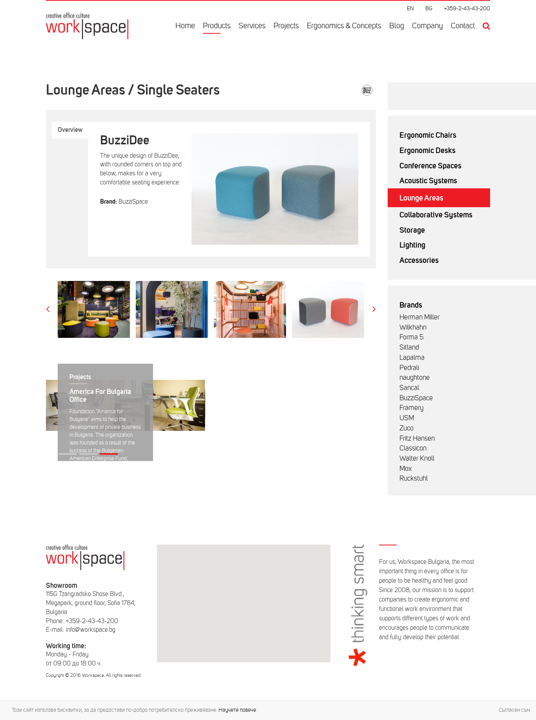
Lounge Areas (421, 197)
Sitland (409, 347)
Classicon (413, 448)
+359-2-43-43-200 (467, 8)
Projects (286, 25)
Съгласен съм (514, 710)
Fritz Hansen (417, 438)
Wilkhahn (413, 327)
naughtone (414, 377)
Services (252, 25)
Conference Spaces (430, 165)
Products (217, 25)
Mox (405, 468)
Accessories (419, 260)
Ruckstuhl (413, 478)
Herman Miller (419, 317)
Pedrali (409, 367)
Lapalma (412, 357)
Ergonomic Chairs (427, 135)
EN (410, 8)
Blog (396, 25)
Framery (411, 407)
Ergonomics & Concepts (344, 25)
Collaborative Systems (435, 214)
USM (406, 418)
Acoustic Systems (428, 180)
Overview (70, 129)
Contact (463, 25)
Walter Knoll (416, 458)
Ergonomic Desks (427, 150)
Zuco (406, 428)
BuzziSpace (416, 398)
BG (428, 8)
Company (427, 25)
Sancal (409, 387)
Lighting (412, 245)
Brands (410, 305)
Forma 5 (411, 337)
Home (185, 25)
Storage (412, 230)
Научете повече (237, 710)
